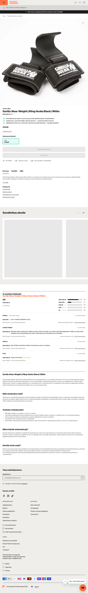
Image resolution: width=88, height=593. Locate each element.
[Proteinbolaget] (14, 2)
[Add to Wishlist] (83, 23)
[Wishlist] (80, 2)
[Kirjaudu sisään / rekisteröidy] (75, 2)
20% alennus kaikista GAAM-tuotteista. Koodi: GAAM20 (45, 12)
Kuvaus (6, 171)
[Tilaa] (82, 477)
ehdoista (24, 484)
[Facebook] (4, 496)
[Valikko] (4, 2)
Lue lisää (5, 182)
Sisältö (14, 171)
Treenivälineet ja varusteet (14, 16)
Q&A (21, 171)
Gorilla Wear (7, 109)
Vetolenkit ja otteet (8, 197)
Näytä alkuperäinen (79, 322)
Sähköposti (7, 474)
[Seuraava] (83, 213)
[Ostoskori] (84, 2)
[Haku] (4, 7)
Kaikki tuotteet (7, 192)
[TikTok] (12, 496)
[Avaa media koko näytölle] (44, 62)
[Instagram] (8, 496)
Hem (4, 16)
